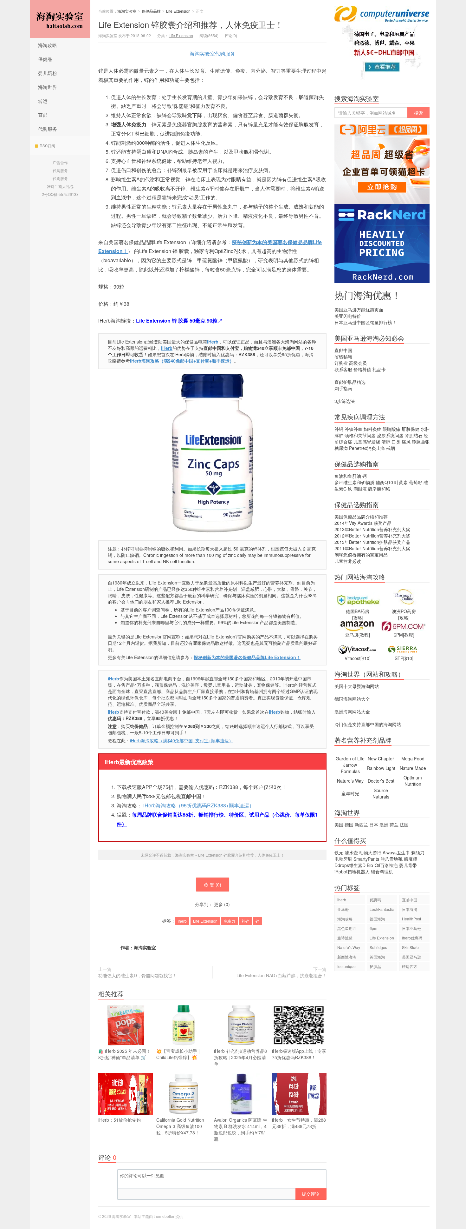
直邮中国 (343, 350)
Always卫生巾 (396, 852)
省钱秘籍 (343, 356)
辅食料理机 (382, 871)
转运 (43, 100)
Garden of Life (350, 758)
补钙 (338, 429)
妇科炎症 (372, 429)
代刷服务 (60, 178)
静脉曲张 (421, 441)
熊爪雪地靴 (391, 859)
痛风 (406, 441)
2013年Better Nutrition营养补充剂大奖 (372, 529)
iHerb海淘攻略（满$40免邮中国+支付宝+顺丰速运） (182, 360)
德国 (349, 824)
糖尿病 (341, 448)
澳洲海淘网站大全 (352, 711)
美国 (338, 824)
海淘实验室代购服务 (212, 53)
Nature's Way (348, 947)
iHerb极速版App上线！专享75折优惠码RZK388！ (299, 1054)
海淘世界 (47, 86)
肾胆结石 (414, 435)
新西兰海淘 (346, 956)
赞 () (215, 884)
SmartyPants (366, 859)
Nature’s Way (350, 781)
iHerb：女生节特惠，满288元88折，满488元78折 (299, 1123)
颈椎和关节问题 (360, 435)
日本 (373, 824)
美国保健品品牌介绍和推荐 (361, 516)
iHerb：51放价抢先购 (119, 1120)
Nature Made (413, 768)
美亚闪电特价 (347, 316)
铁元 (338, 852)
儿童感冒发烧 (366, 441)
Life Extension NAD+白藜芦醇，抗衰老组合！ (281, 975)
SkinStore (410, 947)
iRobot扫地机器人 (352, 871)
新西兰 (361, 824)
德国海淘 (377, 918)
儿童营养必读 (347, 561)
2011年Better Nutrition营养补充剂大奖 (372, 548)
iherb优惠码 (412, 937)
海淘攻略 (47, 45)
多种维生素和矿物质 (354, 482)
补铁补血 (353, 429)
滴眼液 (360, 488)
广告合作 (60, 162)
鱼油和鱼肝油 (347, 476)
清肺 (385, 441)
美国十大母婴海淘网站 (356, 686)
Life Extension (178, 11)
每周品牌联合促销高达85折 (162, 814)
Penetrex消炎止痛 (367, 448)
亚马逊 (343, 909)
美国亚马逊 (411, 956)
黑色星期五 (346, 928)
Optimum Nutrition (413, 780)
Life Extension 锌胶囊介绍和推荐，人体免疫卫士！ (190, 24)
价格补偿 (362, 369)
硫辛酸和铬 (379, 488)
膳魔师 (410, 859)
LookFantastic (382, 909)
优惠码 (375, 899)
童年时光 (350, 793)
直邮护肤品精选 (350, 382)
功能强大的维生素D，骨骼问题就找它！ (137, 975)
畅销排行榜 (211, 814)
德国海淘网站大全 (352, 699)
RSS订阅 (47, 145)
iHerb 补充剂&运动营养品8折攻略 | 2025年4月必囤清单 (240, 1057)
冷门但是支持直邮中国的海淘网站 (367, 724)
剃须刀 (417, 852)
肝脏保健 (410, 429)
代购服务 (47, 128)
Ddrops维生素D (350, 865)
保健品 (45, 59)
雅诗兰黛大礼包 (60, 186)
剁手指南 (343, 388)
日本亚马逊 (411, 928)
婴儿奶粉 (47, 73)
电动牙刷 (343, 859)
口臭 (396, 441)
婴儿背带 (408, 865)
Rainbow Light (381, 768)
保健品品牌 (151, 11)
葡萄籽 (415, 482)
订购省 (341, 363)
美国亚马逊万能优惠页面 (358, 309)
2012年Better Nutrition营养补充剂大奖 (372, 535)
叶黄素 (401, 482)
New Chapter (381, 758)
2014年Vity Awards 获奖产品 (363, 523)
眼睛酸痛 (391, 429)
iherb (182, 921)
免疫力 (229, 921)
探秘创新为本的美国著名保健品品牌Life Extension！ (247, 657)
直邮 (43, 114)
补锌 (245, 921)
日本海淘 (409, 909)
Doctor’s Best (381, 781)
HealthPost (411, 918)
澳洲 (383, 824)
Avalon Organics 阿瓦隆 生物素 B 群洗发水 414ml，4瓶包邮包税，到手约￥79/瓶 (240, 1129)
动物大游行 (370, 852)
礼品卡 (379, 369)
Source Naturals (380, 793)
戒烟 (390, 448)
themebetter (164, 1216)
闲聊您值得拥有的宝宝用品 (361, 554)
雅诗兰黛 (345, 937)
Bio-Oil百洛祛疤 (382, 865)
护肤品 (375, 966)
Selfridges (378, 947)
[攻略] (357, 617)
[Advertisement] (382, 1085)
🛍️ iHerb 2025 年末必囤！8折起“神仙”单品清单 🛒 (124, 1054)
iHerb (113, 678)
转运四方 (409, 966)
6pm (373, 928)
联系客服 (343, 369)
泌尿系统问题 (390, 435)
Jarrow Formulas (350, 768)
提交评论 (311, 1194)
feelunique (346, 966)
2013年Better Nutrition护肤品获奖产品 (372, 542)
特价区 (236, 814)
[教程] (364, 634)
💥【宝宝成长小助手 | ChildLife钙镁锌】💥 (178, 1054)
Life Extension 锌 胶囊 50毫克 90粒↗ (179, 320)
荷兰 (394, 824)
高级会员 (358, 363)
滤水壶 (351, 852)
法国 (404, 824)
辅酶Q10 (384, 482)
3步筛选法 (344, 401)
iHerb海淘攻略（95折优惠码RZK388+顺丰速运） (198, 805)
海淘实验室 (60, 19)
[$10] (365, 658)
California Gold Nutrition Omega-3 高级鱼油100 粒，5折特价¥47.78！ (180, 1126)
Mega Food (412, 758)
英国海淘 (377, 956)
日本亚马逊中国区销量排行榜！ (365, 322)
